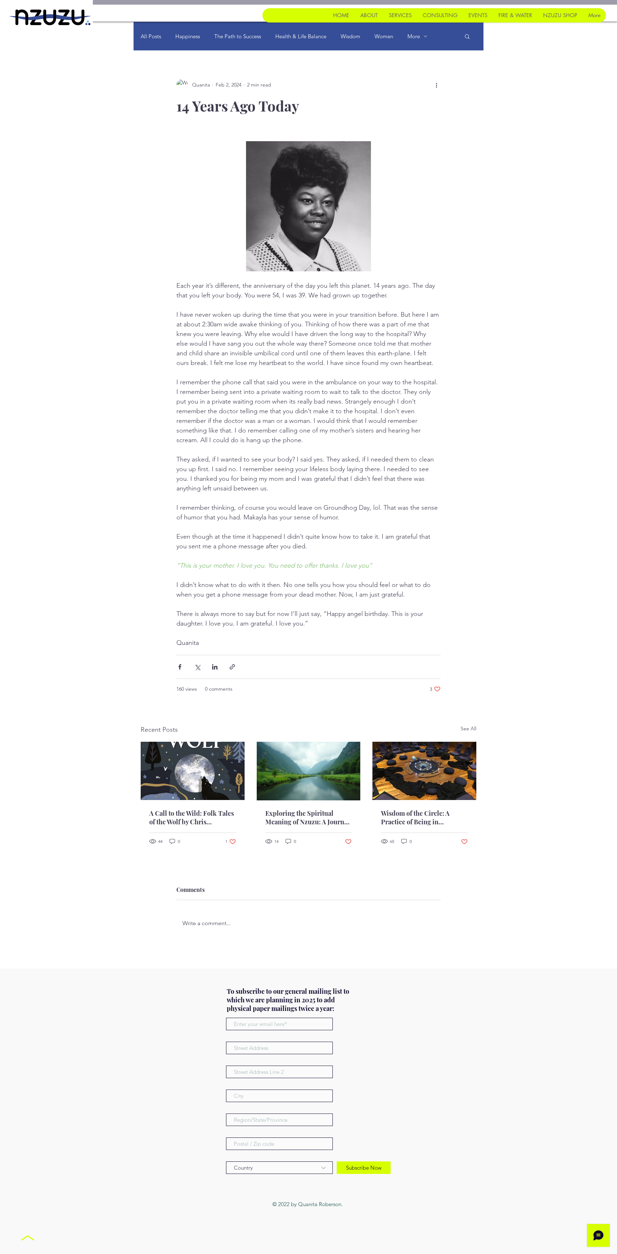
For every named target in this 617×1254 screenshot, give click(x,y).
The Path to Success (237, 36)
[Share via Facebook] (179, 666)
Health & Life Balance (300, 36)
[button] (467, 36)
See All (468, 728)
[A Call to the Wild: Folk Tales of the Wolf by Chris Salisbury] (193, 771)
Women (384, 36)
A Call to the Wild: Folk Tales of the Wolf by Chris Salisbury (191, 817)
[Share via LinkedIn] (214, 666)
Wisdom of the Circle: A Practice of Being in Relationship (415, 817)
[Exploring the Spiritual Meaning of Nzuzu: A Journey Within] (309, 771)
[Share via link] (232, 666)
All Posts (151, 36)
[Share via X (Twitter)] (197, 666)
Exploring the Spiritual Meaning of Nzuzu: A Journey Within (307, 817)
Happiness (187, 36)
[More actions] (436, 84)
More (413, 36)
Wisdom (350, 36)
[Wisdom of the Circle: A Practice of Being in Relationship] (424, 771)
